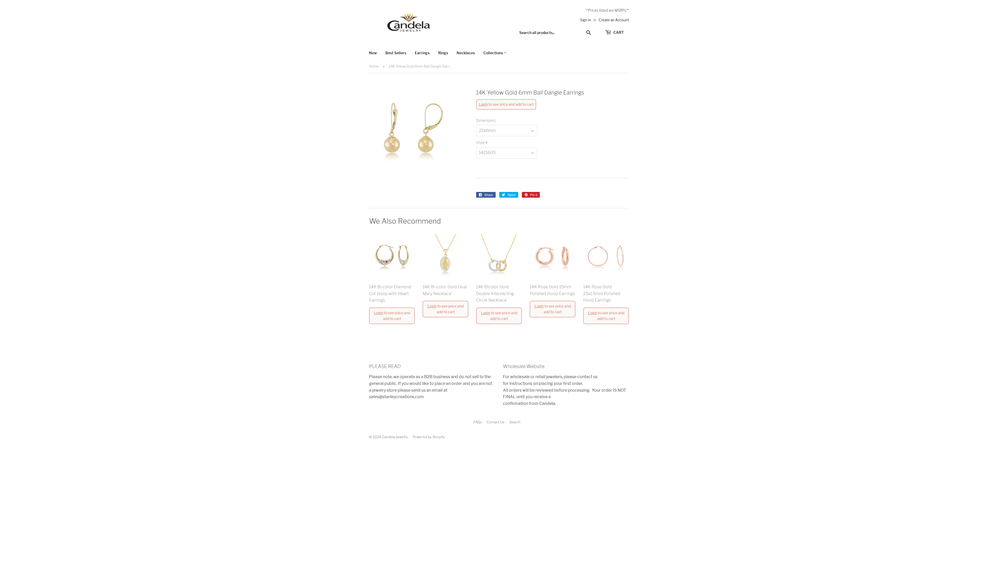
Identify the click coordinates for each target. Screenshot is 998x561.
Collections (493, 53)
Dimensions (486, 120)
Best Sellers (395, 53)
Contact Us (495, 422)
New (373, 53)
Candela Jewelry (395, 437)
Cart (618, 32)
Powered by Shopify (429, 437)
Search (515, 422)
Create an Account (614, 20)
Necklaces (466, 53)
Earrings (422, 53)
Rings (443, 53)
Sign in (585, 20)
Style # (481, 142)
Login (483, 104)
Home (374, 66)
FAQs (478, 422)
